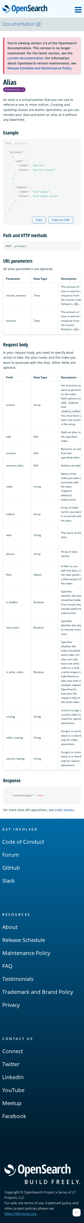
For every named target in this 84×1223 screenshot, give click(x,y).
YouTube (13, 1090)
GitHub (11, 867)
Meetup (12, 1103)
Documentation (18, 24)
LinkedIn (13, 1077)
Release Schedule (23, 940)
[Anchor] (21, 132)
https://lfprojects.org (20, 1213)
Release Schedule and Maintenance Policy (39, 68)
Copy (38, 220)
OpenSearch (26, 9)
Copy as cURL (61, 220)
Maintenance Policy (26, 953)
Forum (10, 854)
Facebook (14, 1116)
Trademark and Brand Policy (37, 991)
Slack (8, 880)
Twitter (10, 1064)
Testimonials (17, 978)
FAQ (7, 965)
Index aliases (64, 810)
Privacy (11, 1004)
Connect (12, 1051)
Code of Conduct (23, 841)
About (9, 927)
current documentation (25, 58)
